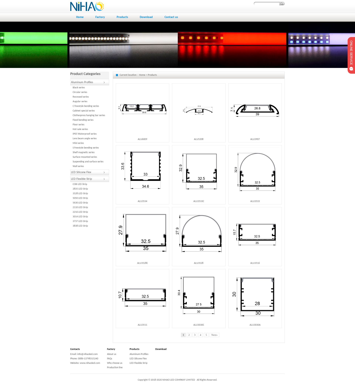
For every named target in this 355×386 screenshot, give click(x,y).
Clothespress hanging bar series (89, 115)
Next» (214, 335)
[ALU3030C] (198, 272)
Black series (79, 87)
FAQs (109, 358)
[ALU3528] (198, 211)
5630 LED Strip (80, 202)
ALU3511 (142, 325)
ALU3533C (198, 201)
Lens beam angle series (85, 138)
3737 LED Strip (80, 221)
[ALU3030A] (255, 272)
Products (122, 17)
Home (80, 17)
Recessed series (81, 97)
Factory (100, 17)
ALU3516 (255, 263)
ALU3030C (198, 325)
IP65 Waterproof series (85, 134)
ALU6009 (142, 139)
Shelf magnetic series (83, 152)
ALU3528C (142, 263)
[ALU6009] (142, 91)
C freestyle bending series (86, 106)
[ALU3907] (255, 91)
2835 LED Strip (80, 189)
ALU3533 (255, 201)
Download (146, 17)
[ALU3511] (142, 272)
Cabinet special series (84, 110)
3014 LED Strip (80, 216)
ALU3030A (255, 325)
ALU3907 (255, 139)
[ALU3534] (142, 149)
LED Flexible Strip (81, 179)
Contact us (171, 17)
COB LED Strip (80, 184)
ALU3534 (142, 201)
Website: (74, 363)
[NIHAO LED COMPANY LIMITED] (87, 1)
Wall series (78, 166)
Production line (115, 367)
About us (111, 354)
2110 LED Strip (80, 207)
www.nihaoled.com (89, 363)
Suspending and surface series (88, 161)
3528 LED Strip (80, 193)
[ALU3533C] (198, 149)
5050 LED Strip (80, 198)
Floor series (78, 124)
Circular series (80, 92)
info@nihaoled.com (87, 354)
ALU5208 (198, 139)
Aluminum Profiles (82, 82)
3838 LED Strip (80, 226)
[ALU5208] (198, 87)
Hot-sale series (80, 129)
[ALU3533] (255, 149)
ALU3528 (198, 263)
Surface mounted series (85, 157)
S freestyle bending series (86, 147)
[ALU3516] (255, 211)
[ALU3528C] (142, 211)
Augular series (80, 101)
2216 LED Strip (80, 212)
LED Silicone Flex (81, 172)
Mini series (78, 143)
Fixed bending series (83, 120)
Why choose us (114, 363)
